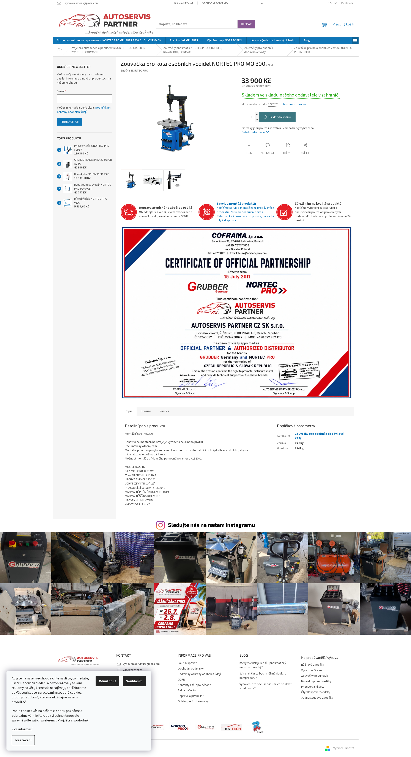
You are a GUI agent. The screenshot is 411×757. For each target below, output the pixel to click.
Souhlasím (134, 681)
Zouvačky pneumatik (314, 676)
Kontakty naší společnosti (194, 685)
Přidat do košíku (280, 117)
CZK (330, 3)
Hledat (246, 24)
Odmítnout (107, 681)
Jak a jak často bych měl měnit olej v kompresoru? (262, 676)
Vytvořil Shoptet (343, 748)
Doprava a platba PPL (191, 696)
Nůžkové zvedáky (312, 665)
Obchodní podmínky (215, 3)
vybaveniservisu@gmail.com (141, 664)
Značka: (134, 71)
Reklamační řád (187, 690)
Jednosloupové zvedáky (317, 697)
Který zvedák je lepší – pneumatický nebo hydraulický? (262, 665)
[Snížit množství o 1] (257, 119)
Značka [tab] (164, 411)
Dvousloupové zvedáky (316, 681)
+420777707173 (132, 670)
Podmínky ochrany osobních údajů (200, 674)
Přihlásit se (69, 121)
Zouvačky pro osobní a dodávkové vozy (319, 436)
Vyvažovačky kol (312, 670)
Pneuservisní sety (312, 686)
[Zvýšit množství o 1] (257, 114)
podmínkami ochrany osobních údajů (84, 110)
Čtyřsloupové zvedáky (315, 692)
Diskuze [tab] (146, 411)
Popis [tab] (128, 411)
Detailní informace (253, 132)
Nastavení (23, 740)
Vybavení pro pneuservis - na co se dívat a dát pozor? (265, 686)
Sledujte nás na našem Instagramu (211, 525)
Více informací (22, 729)
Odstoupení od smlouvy (193, 701)
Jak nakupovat (183, 3)
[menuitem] (109, 40)
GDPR (181, 680)
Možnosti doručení (295, 104)
